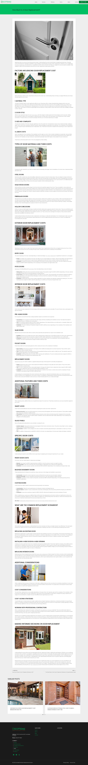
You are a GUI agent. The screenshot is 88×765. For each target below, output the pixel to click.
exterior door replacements (42, 554)
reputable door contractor (46, 610)
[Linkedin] (13, 755)
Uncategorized (16, 7)
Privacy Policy (66, 762)
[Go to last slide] (9, 697)
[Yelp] (19, 755)
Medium (15, 751)
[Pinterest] (16, 755)
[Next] (79, 697)
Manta (15, 742)
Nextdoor (16, 747)
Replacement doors (19, 361)
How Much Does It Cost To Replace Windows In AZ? (22, 671)
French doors (31, 269)
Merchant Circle (17, 744)
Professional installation (45, 135)
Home (36, 2)
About (69, 2)
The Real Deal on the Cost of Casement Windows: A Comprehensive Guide (60, 671)
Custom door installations (25, 125)
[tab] (43, 714)
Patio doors (17, 269)
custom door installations (20, 663)
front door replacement (20, 64)
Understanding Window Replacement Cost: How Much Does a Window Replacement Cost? (38, 500)
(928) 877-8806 (83, 2)
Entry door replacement (51, 255)
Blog (36, 733)
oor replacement (26, 526)
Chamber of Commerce (19, 745)
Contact (76, 2)
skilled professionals (26, 618)
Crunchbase (16, 750)
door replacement (26, 495)
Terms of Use (72, 762)
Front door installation (26, 465)
